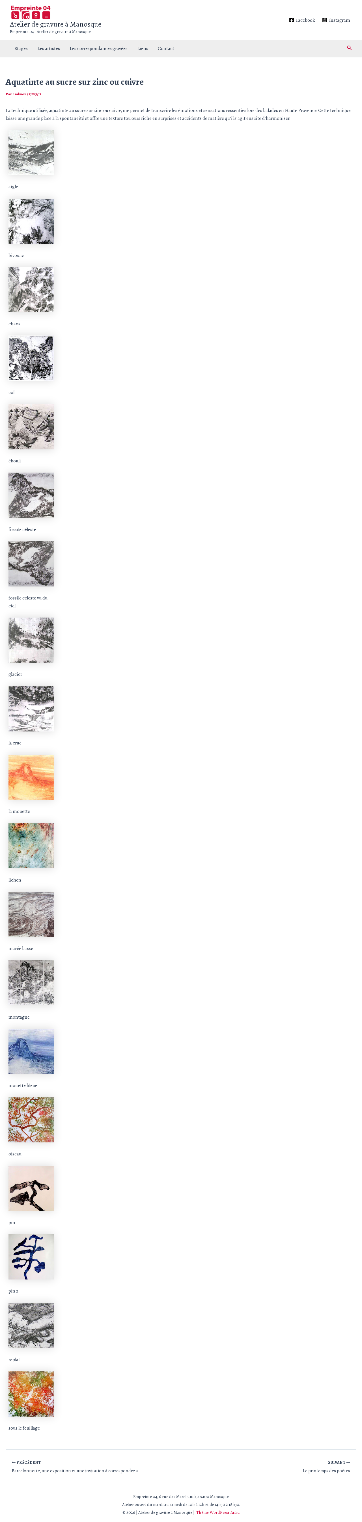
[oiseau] (31, 1119)
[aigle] (31, 152)
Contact (166, 48)
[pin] (31, 1188)
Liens (142, 48)
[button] (349, 48)
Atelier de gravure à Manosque (56, 24)
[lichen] (31, 845)
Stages (21, 48)
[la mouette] (31, 777)
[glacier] (31, 640)
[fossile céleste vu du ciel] (31, 563)
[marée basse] (31, 914)
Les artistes (48, 48)
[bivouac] (31, 220)
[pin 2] (31, 1256)
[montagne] (31, 982)
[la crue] (31, 708)
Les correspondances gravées (99, 48)
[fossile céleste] (31, 495)
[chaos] (31, 289)
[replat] (31, 1325)
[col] (31, 357)
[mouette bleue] (31, 1051)
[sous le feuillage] (31, 1393)
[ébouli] (31, 426)
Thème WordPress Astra (218, 1512)
